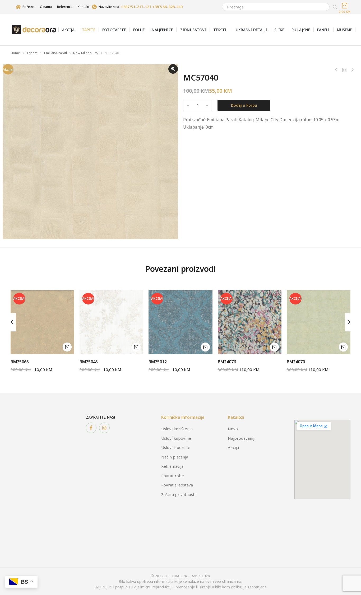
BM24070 (296, 362)
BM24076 (227, 362)
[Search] (335, 7)
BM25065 (20, 362)
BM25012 (158, 362)
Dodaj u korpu (244, 105)
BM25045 (89, 362)
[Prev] (337, 70)
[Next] (351, 70)
